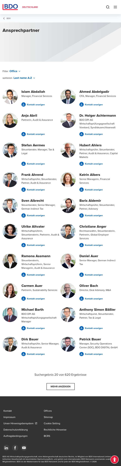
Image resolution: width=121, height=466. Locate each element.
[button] (33, 104)
